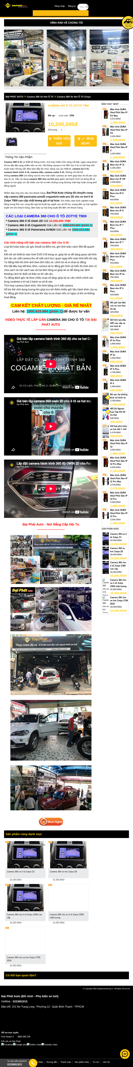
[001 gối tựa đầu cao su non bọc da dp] (106, 307)
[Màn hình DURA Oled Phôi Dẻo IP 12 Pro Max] (106, 462)
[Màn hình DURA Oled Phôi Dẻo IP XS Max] (106, 114)
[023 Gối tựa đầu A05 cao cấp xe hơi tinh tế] (106, 325)
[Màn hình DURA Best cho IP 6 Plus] (106, 290)
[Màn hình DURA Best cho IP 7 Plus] (106, 226)
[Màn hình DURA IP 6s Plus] (106, 342)
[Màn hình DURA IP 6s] (106, 356)
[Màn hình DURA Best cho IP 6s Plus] (106, 258)
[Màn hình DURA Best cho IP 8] (106, 212)
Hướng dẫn (51, 1062)
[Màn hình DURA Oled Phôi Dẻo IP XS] (106, 131)
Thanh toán (65, 1062)
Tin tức (96, 1062)
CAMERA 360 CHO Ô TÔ (65, 319)
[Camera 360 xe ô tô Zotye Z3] (106, 539)
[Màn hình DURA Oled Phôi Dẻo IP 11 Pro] (106, 515)
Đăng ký (72, 6)
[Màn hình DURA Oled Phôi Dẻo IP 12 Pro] (106, 497)
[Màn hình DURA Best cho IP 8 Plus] (106, 195)
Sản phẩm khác (81, 1062)
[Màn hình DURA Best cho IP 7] (106, 244)
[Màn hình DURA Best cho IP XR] (106, 180)
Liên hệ (106, 1062)
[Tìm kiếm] (87, 6)
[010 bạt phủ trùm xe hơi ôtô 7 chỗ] (106, 431)
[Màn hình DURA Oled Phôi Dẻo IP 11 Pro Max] (106, 480)
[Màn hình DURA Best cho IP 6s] (106, 275)
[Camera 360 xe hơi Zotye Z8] (106, 553)
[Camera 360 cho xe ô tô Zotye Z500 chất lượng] (106, 592)
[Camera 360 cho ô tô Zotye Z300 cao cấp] (106, 567)
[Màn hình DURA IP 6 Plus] (106, 371)
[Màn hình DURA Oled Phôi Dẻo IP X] (106, 149)
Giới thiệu (38, 1062)
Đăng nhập (60, 6)
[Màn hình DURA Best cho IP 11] (106, 166)
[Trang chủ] (16, 6)
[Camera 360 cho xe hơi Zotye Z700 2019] (106, 608)
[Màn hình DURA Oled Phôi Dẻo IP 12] (106, 445)
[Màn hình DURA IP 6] (106, 385)
